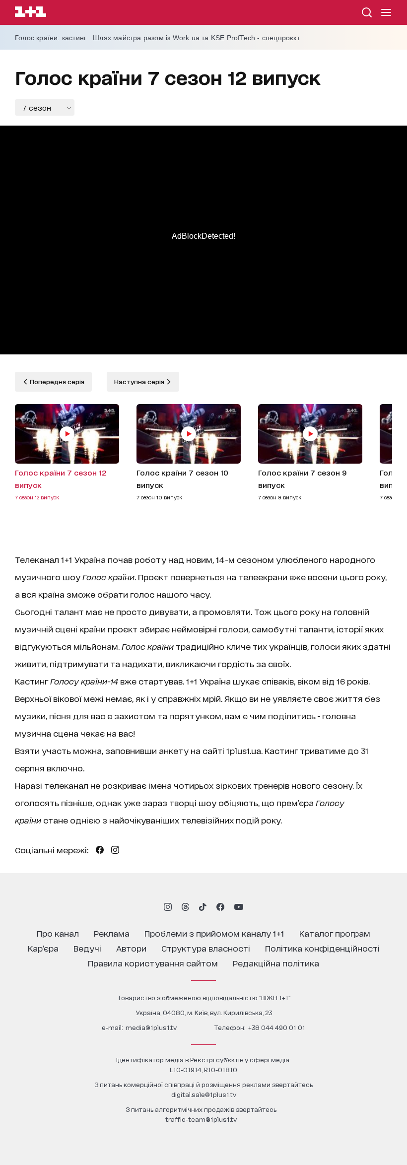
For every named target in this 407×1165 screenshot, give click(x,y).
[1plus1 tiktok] (202, 907)
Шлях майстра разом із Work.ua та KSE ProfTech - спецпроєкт (196, 38)
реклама (112, 933)
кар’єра (43, 948)
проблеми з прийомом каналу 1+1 (214, 933)
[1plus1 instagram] (168, 907)
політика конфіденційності (322, 948)
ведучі (87, 948)
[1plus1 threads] (185, 907)
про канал (58, 933)
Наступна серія (140, 381)
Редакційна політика (276, 962)
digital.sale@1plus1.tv (203, 1094)
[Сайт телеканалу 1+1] (30, 13)
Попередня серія (56, 381)
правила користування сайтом (153, 962)
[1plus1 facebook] (220, 907)
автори (131, 948)
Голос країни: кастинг (50, 38)
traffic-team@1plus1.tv (201, 1119)
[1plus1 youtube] (238, 907)
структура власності (205, 948)
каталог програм (334, 933)
